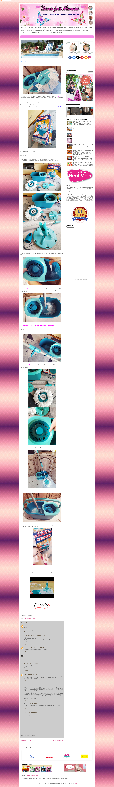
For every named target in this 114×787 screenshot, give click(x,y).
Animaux (72, 198)
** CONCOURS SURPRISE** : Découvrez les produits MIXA (82, 144)
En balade (81, 195)
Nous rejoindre (83, 200)
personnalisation (72, 200)
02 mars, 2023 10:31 (33, 712)
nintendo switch (85, 201)
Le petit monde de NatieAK (29, 635)
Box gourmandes (77, 198)
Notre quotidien (69, 193)
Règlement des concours (70, 196)
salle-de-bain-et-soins (83, 191)
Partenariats (69, 187)
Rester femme (68, 195)
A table (89, 191)
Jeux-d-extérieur (90, 195)
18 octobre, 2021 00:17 (33, 684)
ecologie (67, 201)
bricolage (89, 200)
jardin (77, 196)
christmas (92, 200)
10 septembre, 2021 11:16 (33, 663)
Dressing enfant (77, 192)
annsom (26, 663)
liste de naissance (76, 201)
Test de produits (31, 619)
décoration (91, 194)
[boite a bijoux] (75, 768)
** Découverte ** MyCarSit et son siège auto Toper (81, 138)
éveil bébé (84, 197)
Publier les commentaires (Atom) (32, 743)
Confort (74, 197)
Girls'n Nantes (27, 625)
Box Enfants (86, 195)
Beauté (73, 195)
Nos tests (25, 619)
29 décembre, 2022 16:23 (33, 703)
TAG (85, 199)
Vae (25, 654)
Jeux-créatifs (88, 192)
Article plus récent (25, 740)
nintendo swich (81, 201)
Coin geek (68, 191)
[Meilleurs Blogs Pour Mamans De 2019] (79, 279)
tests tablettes (68, 198)
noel (88, 201)
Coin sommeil (75, 191)
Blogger (75, 783)
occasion (90, 201)
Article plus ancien (58, 740)
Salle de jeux (69, 189)
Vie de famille (90, 188)
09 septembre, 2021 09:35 (36, 625)
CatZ (25, 674)
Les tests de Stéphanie (29, 647)
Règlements (29, 775)
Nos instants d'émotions (81, 194)
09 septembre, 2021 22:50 (39, 647)
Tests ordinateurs (89, 199)
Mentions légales (78, 200)
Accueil (42, 740)
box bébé (76, 197)
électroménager (77, 199)
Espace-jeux (84, 188)
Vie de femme (74, 188)
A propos (87, 194)
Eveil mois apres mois (89, 197)
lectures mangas (72, 199)
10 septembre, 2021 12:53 (32, 674)
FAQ (75, 200)
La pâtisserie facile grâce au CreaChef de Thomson (42, 56)
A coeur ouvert (82, 192)
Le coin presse (82, 198)
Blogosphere (75, 189)
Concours (79, 188)
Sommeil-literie (77, 195)
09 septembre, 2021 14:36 (41, 635)
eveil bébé (80, 197)
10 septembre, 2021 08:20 (31, 654)
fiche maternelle (71, 201)
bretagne (86, 200)
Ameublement (83, 199)
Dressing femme (80, 193)
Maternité (84, 193)
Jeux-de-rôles (71, 192)
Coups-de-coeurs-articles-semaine (86, 189)
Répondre (26, 631)
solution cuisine (87, 198)
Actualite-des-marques (82, 196)
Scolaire (69, 194)
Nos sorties (89, 193)
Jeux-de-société (74, 194)
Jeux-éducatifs (74, 193)
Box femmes (88, 196)
